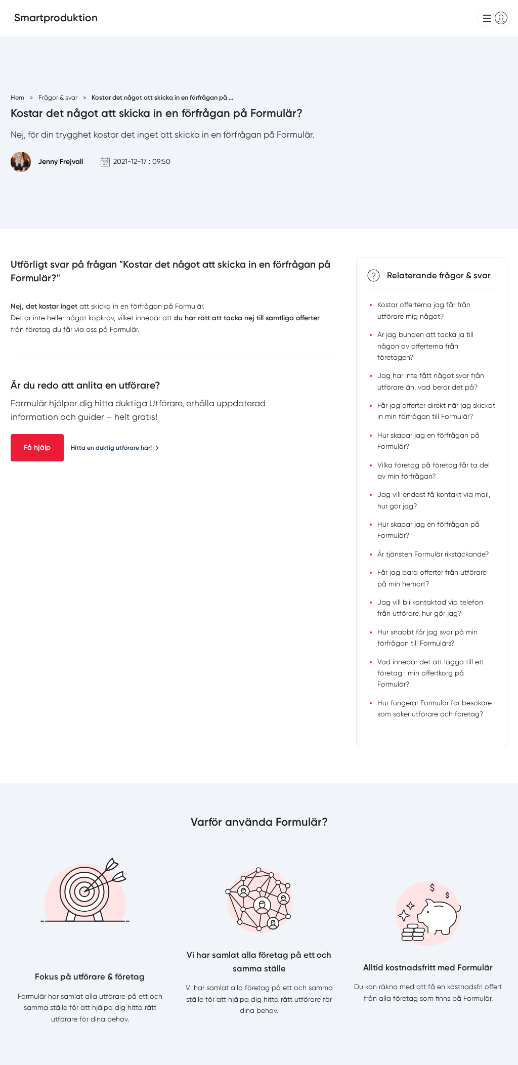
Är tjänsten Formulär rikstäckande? (433, 554)
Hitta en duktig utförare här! (111, 447)
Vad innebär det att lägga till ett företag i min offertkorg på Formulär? (430, 673)
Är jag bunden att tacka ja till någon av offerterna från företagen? (425, 345)
